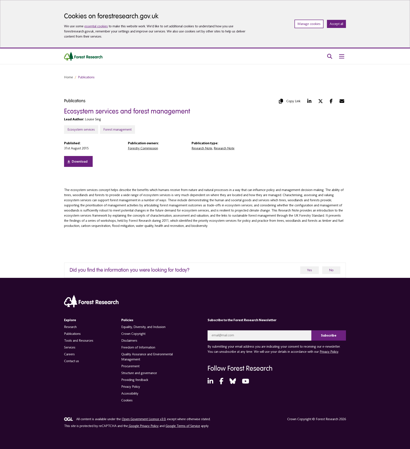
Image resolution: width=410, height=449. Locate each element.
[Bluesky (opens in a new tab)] (233, 381)
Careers (69, 354)
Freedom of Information (138, 347)
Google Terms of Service (182, 426)
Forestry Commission (143, 148)
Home (68, 77)
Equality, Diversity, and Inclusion (143, 327)
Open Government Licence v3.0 (143, 419)
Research (70, 327)
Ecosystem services (81, 129)
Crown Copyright (133, 334)
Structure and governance (139, 373)
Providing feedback (134, 380)
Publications (86, 77)
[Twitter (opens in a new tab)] (320, 101)
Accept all (336, 24)
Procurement (130, 366)
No (331, 270)
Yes (309, 270)
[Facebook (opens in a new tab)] (331, 101)
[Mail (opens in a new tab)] (342, 101)
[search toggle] (329, 56)
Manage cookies (309, 24)
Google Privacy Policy (143, 426)
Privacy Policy (130, 387)
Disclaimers (129, 341)
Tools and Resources (78, 341)
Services (69, 347)
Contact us (71, 361)
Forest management (117, 129)
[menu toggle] (341, 56)
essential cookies (96, 26)
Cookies (127, 400)
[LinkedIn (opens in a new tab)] (309, 101)
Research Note (202, 148)
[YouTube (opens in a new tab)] (245, 381)
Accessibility (129, 393)
